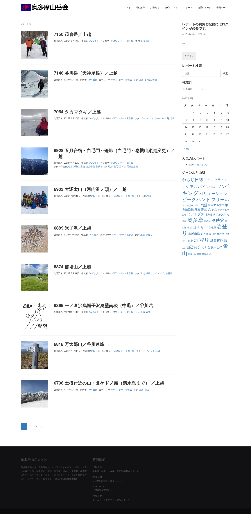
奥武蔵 (207, 220)
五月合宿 (90, 166)
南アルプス (219, 214)
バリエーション (213, 193)
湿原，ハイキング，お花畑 (159, 273)
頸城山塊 (192, 254)
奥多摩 (195, 219)
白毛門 (114, 166)
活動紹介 (140, 7)
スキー (214, 187)
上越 (142, 40)
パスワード (186, 43)
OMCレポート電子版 (122, 40)
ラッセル (159, 118)
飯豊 (199, 254)
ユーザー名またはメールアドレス (194, 34)
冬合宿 (221, 209)
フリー (217, 199)
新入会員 (206, 234)
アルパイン (200, 186)
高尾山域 (206, 254)
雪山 (148, 40)
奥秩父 (217, 220)
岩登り (149, 311)
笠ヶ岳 (122, 166)
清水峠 (107, 166)
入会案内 (154, 7)
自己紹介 (194, 247)
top (128, 7)
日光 (214, 233)
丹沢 (197, 209)
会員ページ (221, 7)
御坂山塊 (194, 234)
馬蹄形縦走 (132, 166)
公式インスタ (171, 7)
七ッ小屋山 (73, 166)
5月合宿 (63, 166)
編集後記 (216, 240)
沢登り (149, 234)
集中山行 (216, 247)
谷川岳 (148, 79)
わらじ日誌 (192, 179)
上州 (196, 205)
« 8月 (186, 148)
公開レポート (204, 7)
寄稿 (189, 227)
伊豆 (204, 209)
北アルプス (195, 213)
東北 (190, 240)
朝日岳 (99, 166)
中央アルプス (216, 205)
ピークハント (147, 118)
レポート (187, 7)
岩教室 (212, 227)
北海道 (208, 214)
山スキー (200, 226)
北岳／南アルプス (199, 164)
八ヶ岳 (212, 209)
